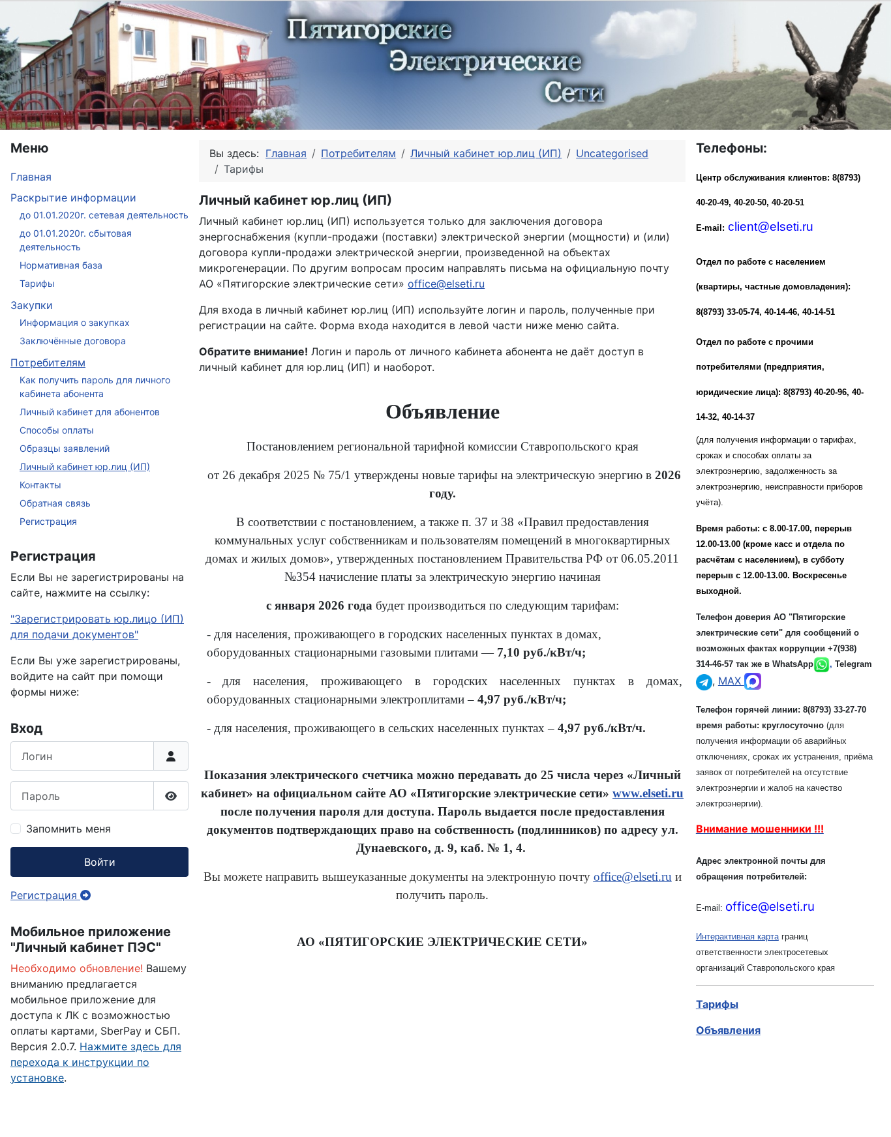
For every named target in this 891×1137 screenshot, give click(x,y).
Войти (99, 861)
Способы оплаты (57, 430)
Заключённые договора (73, 340)
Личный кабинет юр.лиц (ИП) (85, 466)
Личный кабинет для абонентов (90, 411)
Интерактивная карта (737, 936)
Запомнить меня (68, 828)
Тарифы (37, 283)
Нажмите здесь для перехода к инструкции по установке (95, 1062)
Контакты (40, 484)
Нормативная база (61, 265)
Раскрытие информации (73, 197)
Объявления (728, 1030)
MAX (731, 680)
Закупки (31, 305)
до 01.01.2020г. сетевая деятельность (104, 214)
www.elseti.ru (648, 793)
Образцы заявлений (65, 448)
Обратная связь (55, 503)
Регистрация (48, 521)
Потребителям (47, 362)
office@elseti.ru (446, 283)
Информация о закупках (75, 322)
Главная (31, 176)
